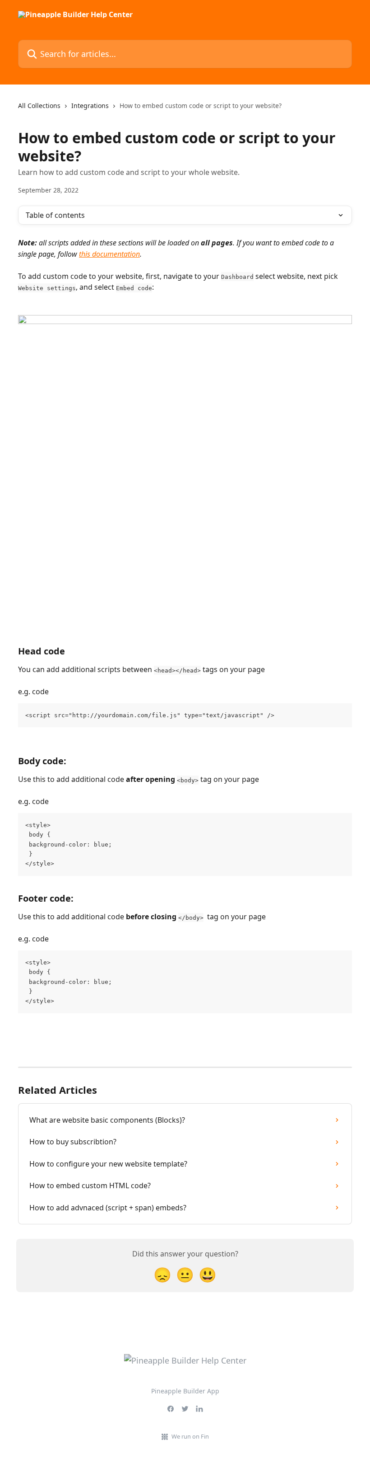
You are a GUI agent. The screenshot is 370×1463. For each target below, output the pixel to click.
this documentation (109, 254)
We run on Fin (190, 1436)
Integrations (90, 105)
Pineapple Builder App (185, 1391)
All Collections (39, 105)
